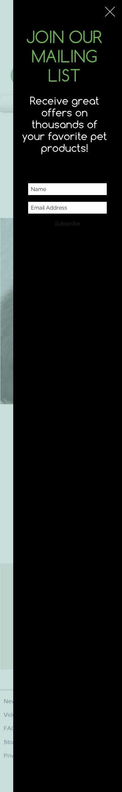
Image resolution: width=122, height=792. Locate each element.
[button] (110, 12)
